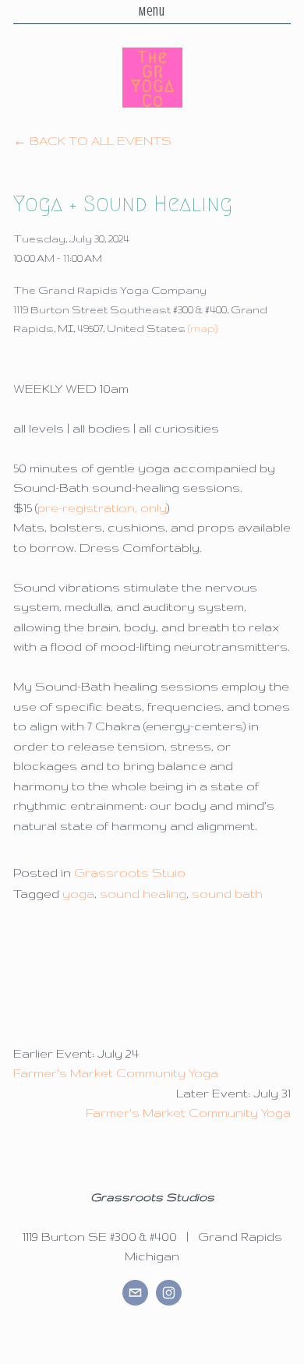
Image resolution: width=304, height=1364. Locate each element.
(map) (202, 328)
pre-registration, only (102, 507)
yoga (78, 893)
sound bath (227, 893)
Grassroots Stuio (130, 872)
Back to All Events (100, 140)
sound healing (143, 893)
